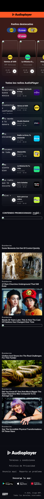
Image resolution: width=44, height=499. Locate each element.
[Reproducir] (14, 71)
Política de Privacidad (22, 466)
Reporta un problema (30, 471)
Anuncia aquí (9, 471)
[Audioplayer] (22, 14)
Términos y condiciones (22, 460)
